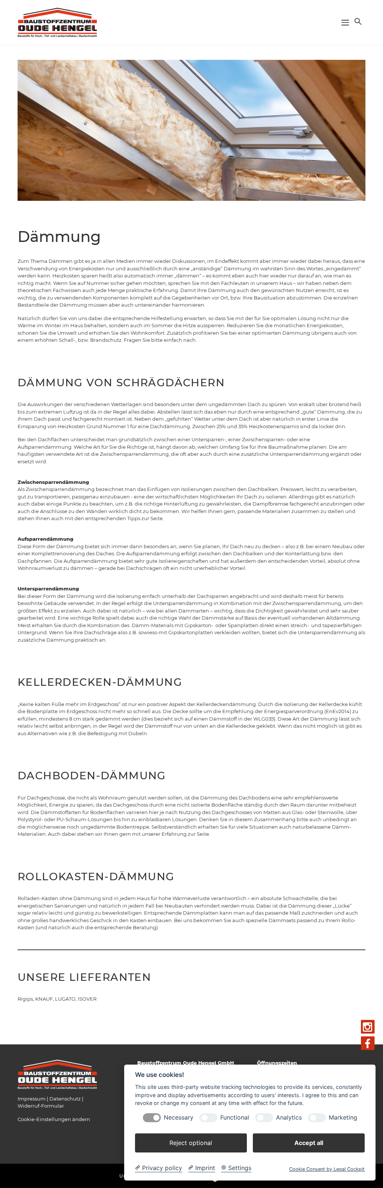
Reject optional (190, 1142)
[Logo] (58, 22)
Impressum (32, 1099)
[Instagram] (368, 1027)
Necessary (178, 1117)
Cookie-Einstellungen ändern (54, 1119)
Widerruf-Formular (41, 1106)
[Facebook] (368, 1043)
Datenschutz (65, 1099)
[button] (357, 21)
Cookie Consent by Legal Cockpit (327, 1169)
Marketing (343, 1117)
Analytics (289, 1117)
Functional (234, 1117)
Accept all (308, 1142)
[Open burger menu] (345, 22)
